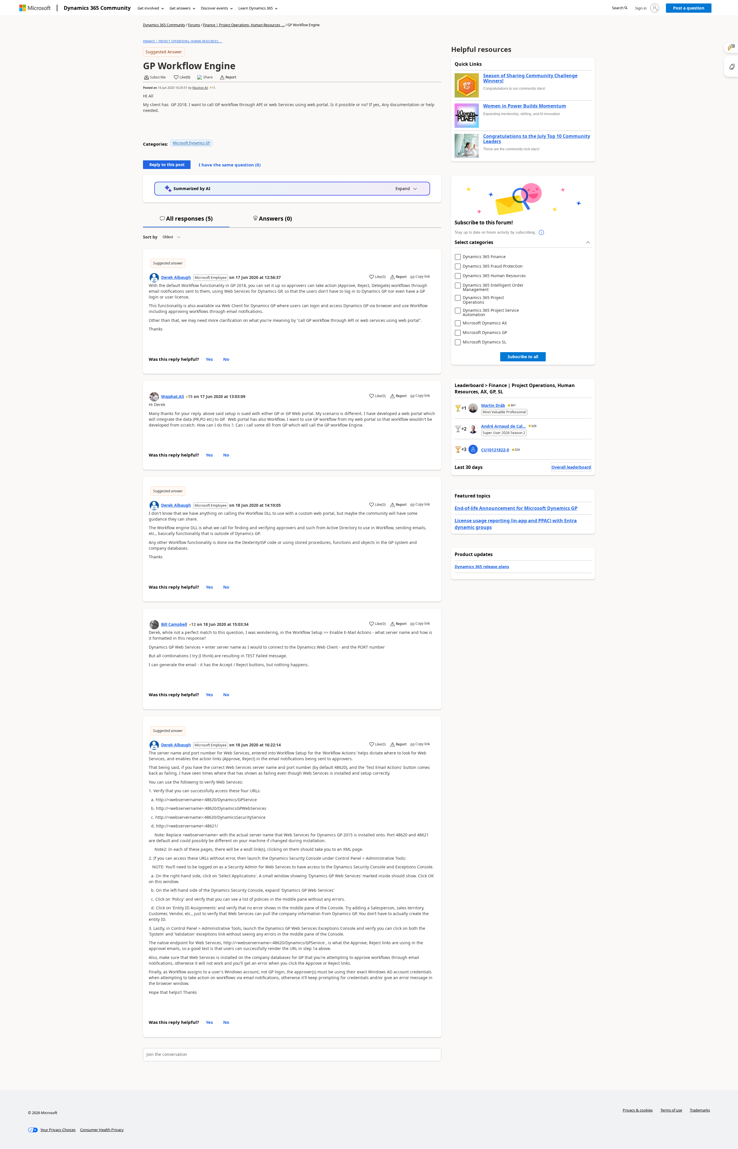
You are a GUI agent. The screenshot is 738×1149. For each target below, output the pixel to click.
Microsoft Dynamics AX (485, 323)
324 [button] (517, 450)
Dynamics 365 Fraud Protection (493, 266)
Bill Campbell (174, 624)
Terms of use (671, 1110)
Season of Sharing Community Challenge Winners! (530, 78)
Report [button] (230, 77)
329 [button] (533, 426)
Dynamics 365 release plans (482, 566)
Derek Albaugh (176, 277)
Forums (194, 24)
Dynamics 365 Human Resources (494, 275)
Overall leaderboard (571, 467)
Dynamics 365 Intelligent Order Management (493, 287)
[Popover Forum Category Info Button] (541, 232)
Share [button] (208, 77)
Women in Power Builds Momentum (524, 106)
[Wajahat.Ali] (154, 396)
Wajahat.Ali (200, 88)
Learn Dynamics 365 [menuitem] (255, 8)
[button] (620, 8)
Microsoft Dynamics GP (191, 142)
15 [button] (213, 88)
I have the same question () (230, 165)
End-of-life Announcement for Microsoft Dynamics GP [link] (516, 508)
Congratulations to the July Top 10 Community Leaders (536, 139)
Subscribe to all (523, 356)
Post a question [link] (688, 8)
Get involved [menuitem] (148, 8)
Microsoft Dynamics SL (484, 342)
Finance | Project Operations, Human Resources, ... (244, 24)
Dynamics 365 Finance (484, 256)
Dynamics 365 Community (97, 7)
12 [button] (193, 624)
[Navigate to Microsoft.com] (34, 8)
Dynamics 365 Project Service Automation (491, 312)
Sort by (150, 237)
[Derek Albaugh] (154, 277)
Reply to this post (166, 164)
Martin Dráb (493, 405)
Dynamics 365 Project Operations (483, 299)
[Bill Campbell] (154, 624)
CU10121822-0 (495, 450)
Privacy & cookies (638, 1110)
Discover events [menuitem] (214, 8)
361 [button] (513, 405)
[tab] (186, 221)
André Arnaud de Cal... (503, 426)
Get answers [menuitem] (180, 8)
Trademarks (700, 1110)
